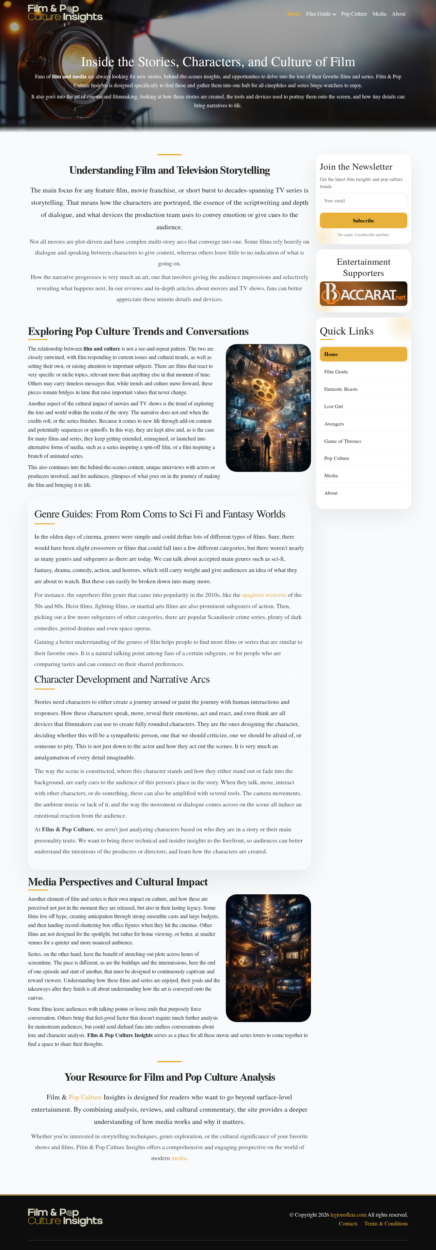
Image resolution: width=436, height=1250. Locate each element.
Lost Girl (333, 406)
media (178, 1158)
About (398, 13)
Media (379, 13)
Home (294, 13)
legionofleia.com (348, 1214)
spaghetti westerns (264, 594)
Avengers (334, 423)
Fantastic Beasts (341, 388)
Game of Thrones (342, 440)
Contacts (348, 1223)
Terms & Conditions (386, 1223)
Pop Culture (354, 13)
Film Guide (318, 13)
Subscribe (363, 220)
